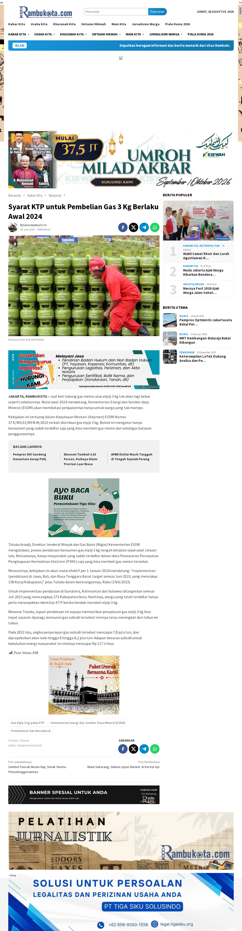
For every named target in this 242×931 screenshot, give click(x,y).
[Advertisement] (121, 95)
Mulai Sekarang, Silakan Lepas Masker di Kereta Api (123, 764)
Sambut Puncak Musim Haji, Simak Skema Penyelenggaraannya (37, 767)
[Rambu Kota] (45, 11)
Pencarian (157, 11)
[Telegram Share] (144, 227)
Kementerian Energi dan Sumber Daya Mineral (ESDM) (88, 723)
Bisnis (183, 316)
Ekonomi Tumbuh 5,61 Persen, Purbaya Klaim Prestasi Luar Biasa (80, 459)
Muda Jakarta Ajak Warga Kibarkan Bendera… (203, 272)
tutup (12, 875)
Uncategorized (193, 284)
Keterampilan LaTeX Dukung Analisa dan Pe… (202, 358)
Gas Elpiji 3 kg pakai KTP (27, 723)
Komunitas (190, 245)
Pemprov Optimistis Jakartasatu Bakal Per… (205, 322)
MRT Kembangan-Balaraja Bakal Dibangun (204, 340)
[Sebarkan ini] (123, 227)
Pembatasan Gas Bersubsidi (31, 731)
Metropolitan (209, 245)
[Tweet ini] (133, 227)
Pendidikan (186, 352)
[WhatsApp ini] (155, 227)
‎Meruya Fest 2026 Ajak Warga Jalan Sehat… (201, 290)
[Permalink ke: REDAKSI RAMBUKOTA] (13, 227)
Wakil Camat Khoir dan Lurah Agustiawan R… (206, 256)
